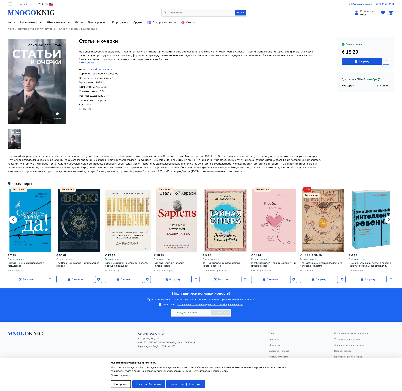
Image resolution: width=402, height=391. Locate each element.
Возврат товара (343, 350)
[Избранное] (383, 12)
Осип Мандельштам (100, 69)
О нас (272, 333)
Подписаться (221, 312)
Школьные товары (58, 22)
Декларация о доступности (349, 345)
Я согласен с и (203, 304)
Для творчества (97, 22)
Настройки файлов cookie (348, 356)
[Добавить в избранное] (386, 61)
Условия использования (347, 339)
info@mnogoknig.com (360, 4)
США (360, 79)
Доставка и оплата (279, 350)
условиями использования (191, 304)
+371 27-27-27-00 (385, 4)
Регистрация (367, 11)
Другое (137, 22)
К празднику (120, 22)
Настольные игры (31, 22)
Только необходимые (149, 384)
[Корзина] (390, 12)
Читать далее (86, 62)
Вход (363, 14)
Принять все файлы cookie (185, 384)
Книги (11, 22)
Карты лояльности (278, 356)
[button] (13, 220)
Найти (240, 12)
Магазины (274, 345)
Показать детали (120, 375)
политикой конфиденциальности (225, 304)
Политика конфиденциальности (351, 333)
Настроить (120, 384)
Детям (79, 22)
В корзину (364, 61)
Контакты (274, 339)
